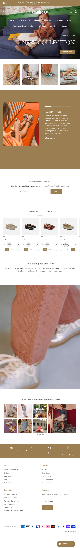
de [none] (75, 3)
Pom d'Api (12, 526)
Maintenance (47, 470)
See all (40, 215)
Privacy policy (9, 504)
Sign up (56, 191)
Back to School (24, 20)
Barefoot (47, 20)
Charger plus (40, 434)
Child (69, 20)
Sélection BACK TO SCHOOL (40, 211)
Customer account (11, 470)
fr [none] (65, 3)
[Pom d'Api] (40, 11)
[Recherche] (4, 11)
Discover (67, 52)
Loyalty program (10, 494)
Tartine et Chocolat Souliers (23, 26)
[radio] (9, 244)
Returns (7, 480)
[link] (62, 418)
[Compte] (70, 11)
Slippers (37, 20)
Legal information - (70, 531)
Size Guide (46, 473)
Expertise (42, 26)
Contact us (8, 507)
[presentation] (18, 244)
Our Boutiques (47, 480)
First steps (59, 20)
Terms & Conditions (11, 501)
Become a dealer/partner (13, 511)
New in (11, 20)
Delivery (7, 473)
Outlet (64, 26)
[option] (65, 3)
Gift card (7, 483)
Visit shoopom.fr (10, 498)
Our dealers (46, 483)
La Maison (54, 26)
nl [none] (72, 3)
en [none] (68, 3)
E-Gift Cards (46, 476)
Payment (7, 476)
